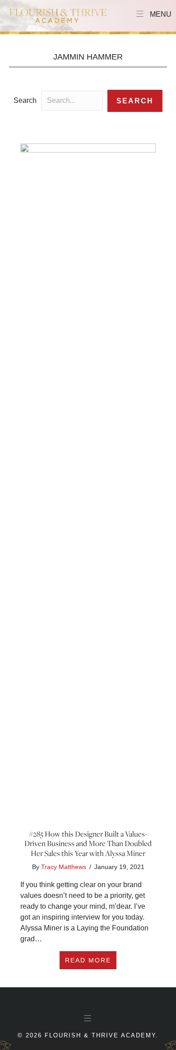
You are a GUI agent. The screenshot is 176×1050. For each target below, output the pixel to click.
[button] (134, 101)
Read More (90, 960)
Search (25, 100)
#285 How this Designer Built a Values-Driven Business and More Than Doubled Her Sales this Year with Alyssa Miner (88, 843)
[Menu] (88, 1018)
